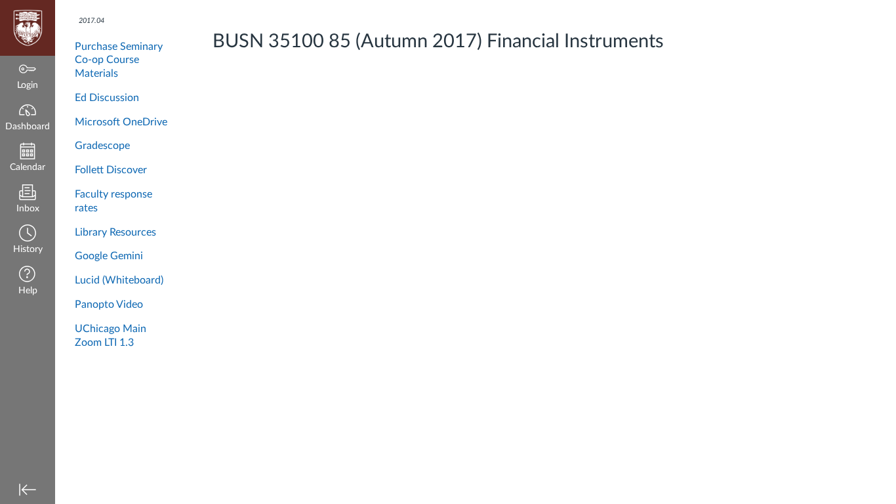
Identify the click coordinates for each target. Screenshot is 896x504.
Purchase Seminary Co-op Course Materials (119, 60)
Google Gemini (109, 256)
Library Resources (115, 232)
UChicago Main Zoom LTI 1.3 (110, 336)
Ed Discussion (107, 98)
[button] (27, 240)
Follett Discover (111, 170)
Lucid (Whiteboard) (119, 280)
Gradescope (102, 145)
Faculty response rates (113, 201)
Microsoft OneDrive (121, 122)
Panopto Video (109, 304)
